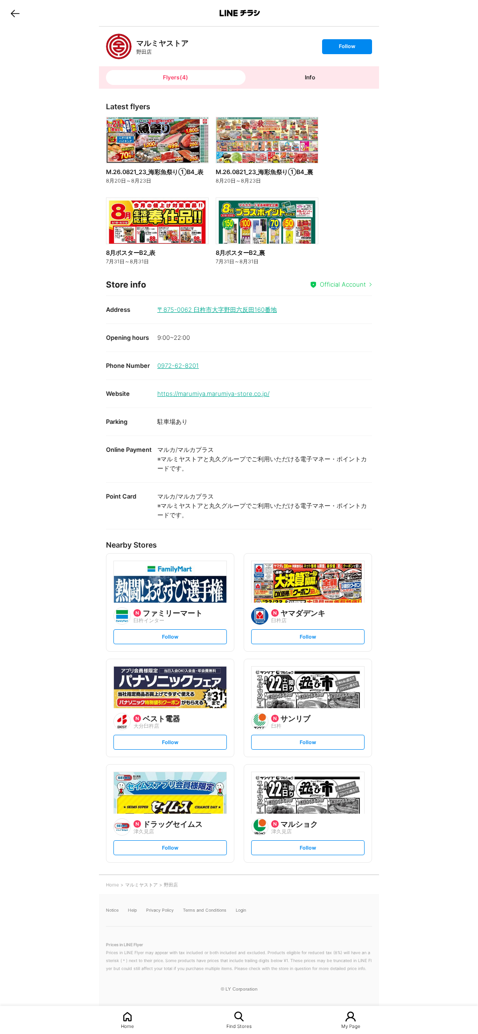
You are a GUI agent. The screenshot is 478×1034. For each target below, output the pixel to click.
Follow (346, 48)
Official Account (343, 284)
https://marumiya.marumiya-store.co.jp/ (213, 393)
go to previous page (15, 13)
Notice (112, 910)
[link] (119, 46)
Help (132, 910)
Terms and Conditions (204, 910)
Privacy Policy (160, 910)
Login (241, 910)
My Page (350, 1025)
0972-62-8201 (178, 365)
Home (127, 1025)
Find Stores (239, 1025)
